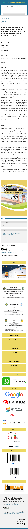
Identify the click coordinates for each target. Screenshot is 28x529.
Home (6, 6)
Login (17, 8)
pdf (4, 218)
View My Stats (16, 446)
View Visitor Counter (14, 444)
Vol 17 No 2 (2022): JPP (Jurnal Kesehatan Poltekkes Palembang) (13, 21)
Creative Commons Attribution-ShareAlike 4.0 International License (14, 513)
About (13, 6)
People (19, 6)
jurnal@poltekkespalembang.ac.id (13, 504)
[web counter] (11, 446)
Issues (11, 8)
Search (14, 13)
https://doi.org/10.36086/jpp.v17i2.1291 (12, 55)
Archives (7, 18)
